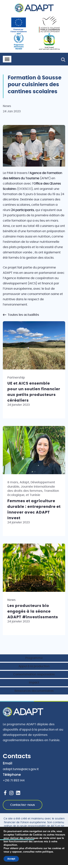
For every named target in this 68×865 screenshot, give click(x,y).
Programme (34, 658)
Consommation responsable (34, 674)
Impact (34, 682)
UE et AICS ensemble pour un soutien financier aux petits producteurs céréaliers (33, 392)
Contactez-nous (22, 804)
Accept (11, 859)
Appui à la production (34, 666)
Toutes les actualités (23, 314)
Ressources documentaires (34, 691)
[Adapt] (34, 7)
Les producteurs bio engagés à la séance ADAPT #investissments (32, 611)
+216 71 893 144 (14, 780)
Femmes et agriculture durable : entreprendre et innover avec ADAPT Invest (34, 509)
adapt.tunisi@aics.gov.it (21, 769)
